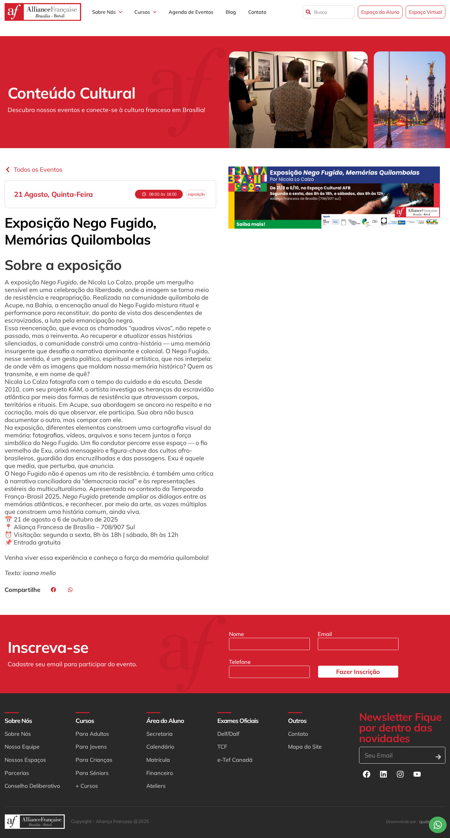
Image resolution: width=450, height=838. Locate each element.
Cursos (142, 12)
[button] (53, 590)
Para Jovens (91, 746)
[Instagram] (400, 774)
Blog (231, 12)
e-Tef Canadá (235, 759)
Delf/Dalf (228, 733)
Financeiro (159, 772)
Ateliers (156, 785)
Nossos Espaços (25, 759)
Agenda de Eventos (191, 12)
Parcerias (17, 772)
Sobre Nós (104, 12)
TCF (222, 746)
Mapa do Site (305, 746)
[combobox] (329, 12)
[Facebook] (366, 774)
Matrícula (158, 759)
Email (325, 634)
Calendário (160, 746)
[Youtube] (417, 774)
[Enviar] (438, 756)
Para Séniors (92, 772)
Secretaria (159, 733)
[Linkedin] (383, 774)
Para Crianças (94, 759)
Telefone (240, 661)
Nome (236, 634)
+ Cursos (87, 785)
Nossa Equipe (22, 746)
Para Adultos (92, 733)
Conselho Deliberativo (32, 785)
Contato (257, 12)
